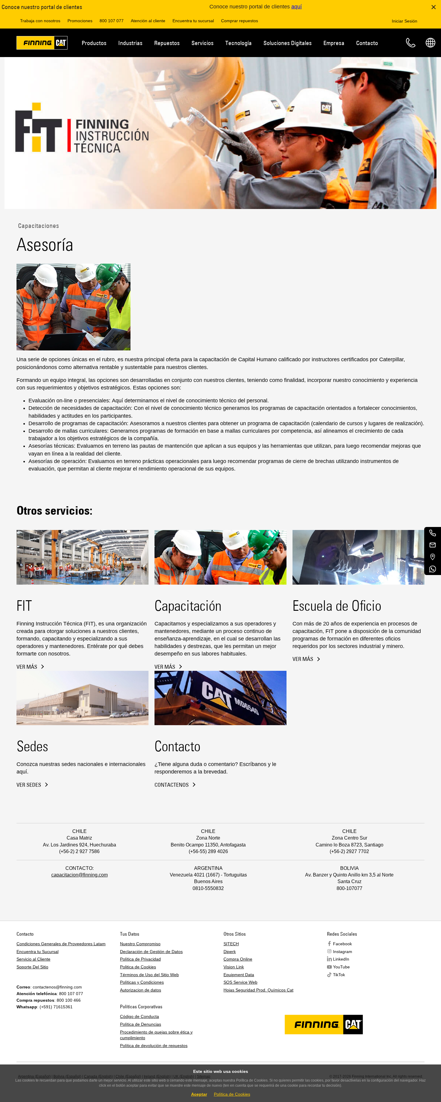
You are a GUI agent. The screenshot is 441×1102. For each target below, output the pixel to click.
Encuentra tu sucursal (193, 20)
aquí (296, 7)
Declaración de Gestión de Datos (151, 951)
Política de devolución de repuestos (154, 1045)
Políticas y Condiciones (142, 982)
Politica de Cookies (138, 966)
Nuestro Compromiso (140, 943)
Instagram (342, 951)
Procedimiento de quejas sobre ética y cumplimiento (156, 1035)
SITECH (231, 943)
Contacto (367, 43)
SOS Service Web (240, 982)
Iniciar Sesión (404, 21)
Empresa (333, 43)
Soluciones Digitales (287, 43)
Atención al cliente (148, 20)
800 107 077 (112, 20)
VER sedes (28, 785)
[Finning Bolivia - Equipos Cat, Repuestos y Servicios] (42, 44)
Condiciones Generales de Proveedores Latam (61, 943)
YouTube (341, 966)
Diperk (230, 951)
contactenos (171, 785)
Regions (430, 42)
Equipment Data (239, 974)
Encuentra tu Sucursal (37, 951)
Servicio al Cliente (33, 959)
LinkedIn (341, 959)
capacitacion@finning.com (79, 874)
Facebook (342, 943)
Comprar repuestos (239, 20)
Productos (94, 43)
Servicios (202, 43)
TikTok (339, 974)
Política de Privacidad (140, 959)
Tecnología (238, 43)
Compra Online (238, 959)
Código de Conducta (139, 1016)
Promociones (80, 20)
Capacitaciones (37, 225)
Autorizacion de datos (140, 990)
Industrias (130, 43)
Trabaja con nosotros (40, 20)
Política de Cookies (232, 1094)
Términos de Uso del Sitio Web (149, 974)
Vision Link (234, 966)
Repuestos (167, 43)
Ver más (26, 667)
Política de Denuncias (140, 1024)
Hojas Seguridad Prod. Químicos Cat (258, 990)
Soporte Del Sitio (32, 966)
